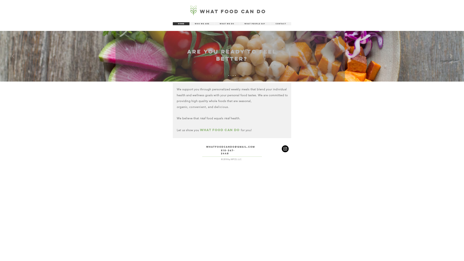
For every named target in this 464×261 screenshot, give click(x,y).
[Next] (451, 56)
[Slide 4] (235, 75)
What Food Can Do (233, 11)
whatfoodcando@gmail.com (230, 146)
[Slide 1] (228, 75)
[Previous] (13, 56)
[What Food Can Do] (285, 148)
